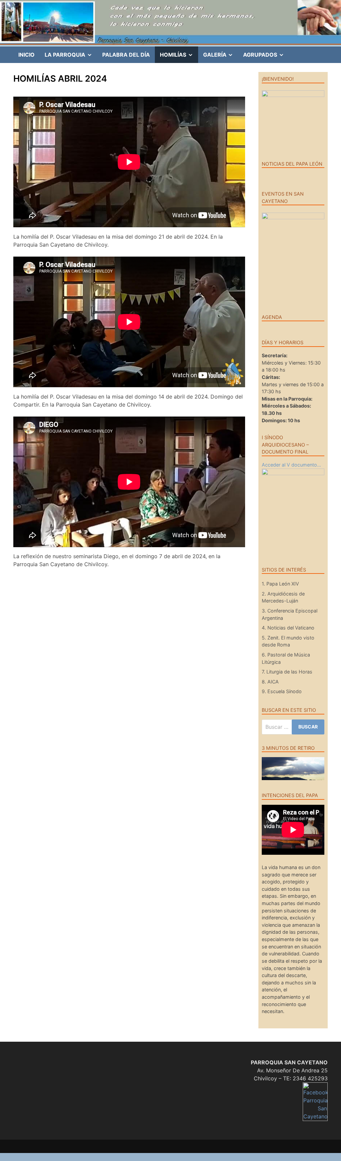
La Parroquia (71, 57)
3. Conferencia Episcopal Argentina (289, 614)
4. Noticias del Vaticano (288, 627)
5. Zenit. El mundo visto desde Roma (288, 641)
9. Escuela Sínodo (282, 691)
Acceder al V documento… (291, 465)
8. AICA (270, 681)
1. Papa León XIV (280, 583)
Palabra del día (126, 54)
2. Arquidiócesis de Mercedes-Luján (283, 597)
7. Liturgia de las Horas (287, 671)
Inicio (26, 54)
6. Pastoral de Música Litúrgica (286, 658)
